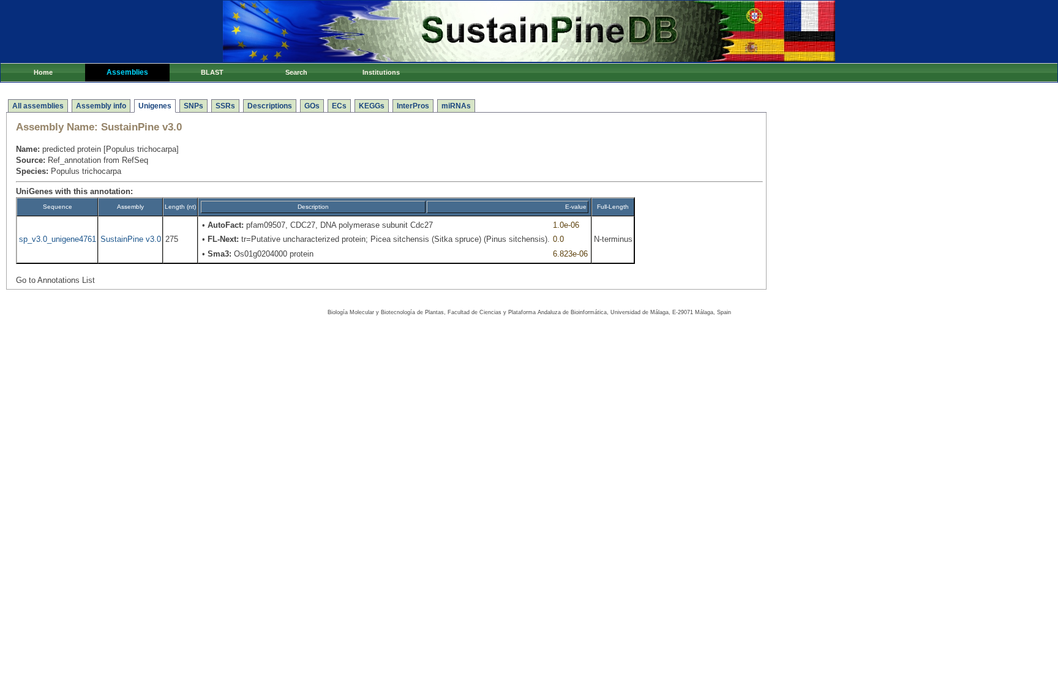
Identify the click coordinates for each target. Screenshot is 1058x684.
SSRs (225, 106)
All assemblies (38, 106)
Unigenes (154, 106)
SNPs (193, 106)
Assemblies (127, 72)
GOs (312, 106)
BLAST (212, 72)
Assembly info (101, 106)
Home (43, 72)
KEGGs (372, 106)
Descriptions (269, 106)
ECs (339, 106)
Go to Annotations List (55, 280)
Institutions (381, 72)
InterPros (413, 106)
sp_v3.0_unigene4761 (57, 239)
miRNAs (456, 106)
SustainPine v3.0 (130, 239)
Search (296, 72)
